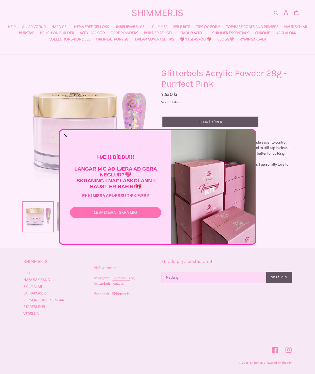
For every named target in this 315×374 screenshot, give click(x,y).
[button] (66, 136)
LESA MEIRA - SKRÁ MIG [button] (115, 212)
